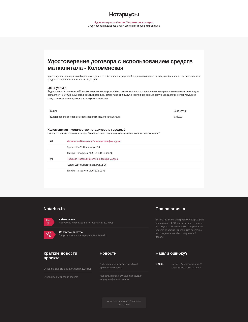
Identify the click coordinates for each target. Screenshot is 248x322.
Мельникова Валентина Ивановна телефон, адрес (93, 141)
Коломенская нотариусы (140, 22)
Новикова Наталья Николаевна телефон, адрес (92, 159)
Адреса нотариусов (105, 22)
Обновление (67, 219)
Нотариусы (124, 14)
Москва (121, 22)
